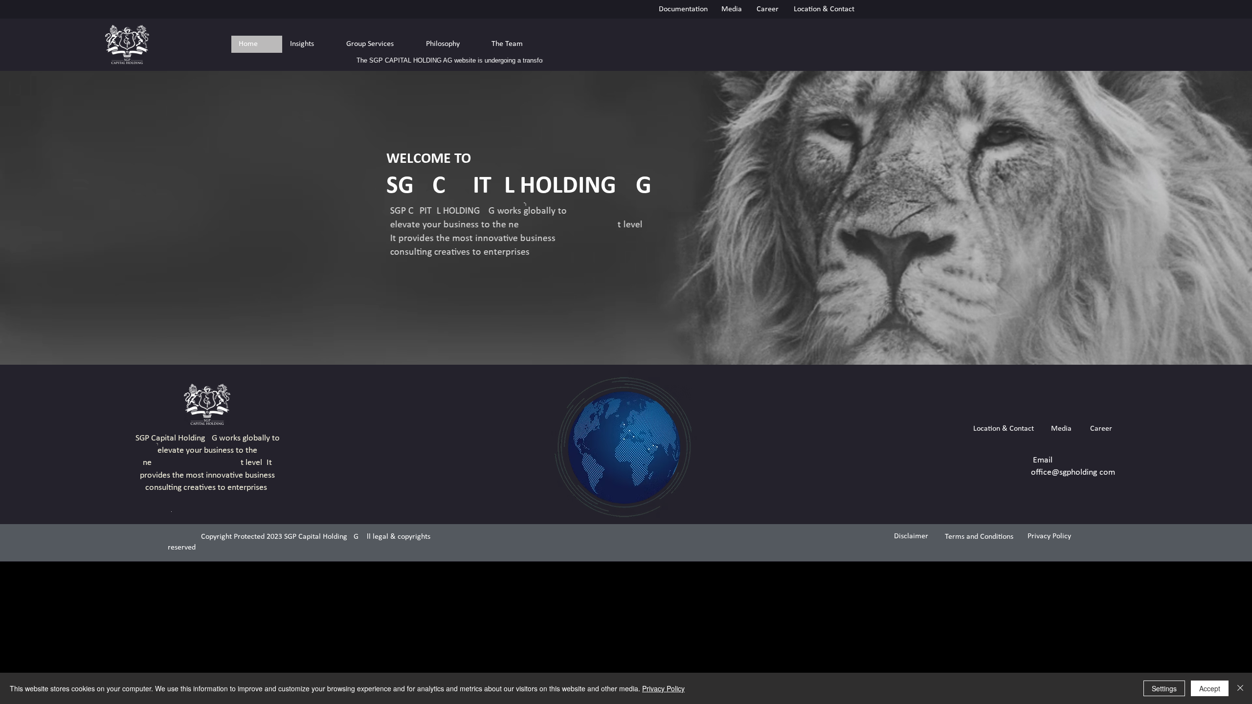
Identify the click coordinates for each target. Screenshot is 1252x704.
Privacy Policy (663, 688)
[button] (310, 44)
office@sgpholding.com (1073, 472)
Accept (1209, 688)
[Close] (1240, 688)
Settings (1164, 688)
